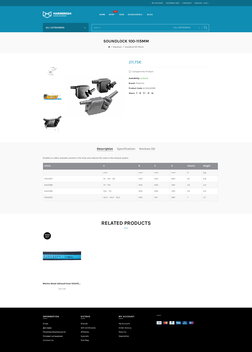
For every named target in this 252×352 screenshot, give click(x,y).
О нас (45, 323)
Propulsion (117, 47)
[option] (52, 71)
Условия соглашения (53, 336)
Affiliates (85, 332)
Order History (125, 328)
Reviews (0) (147, 148)
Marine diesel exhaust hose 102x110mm (62, 283)
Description (105, 148)
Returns (122, 332)
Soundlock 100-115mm (134, 47)
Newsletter (124, 336)
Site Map (85, 340)
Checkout (187, 3)
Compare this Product (142, 71)
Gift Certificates (88, 328)
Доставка (47, 328)
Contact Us (48, 340)
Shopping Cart (172, 3)
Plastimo (140, 83)
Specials (85, 336)
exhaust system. (121, 158)
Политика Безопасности (54, 332)
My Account (157, 3)
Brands (84, 323)
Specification (126, 148)
